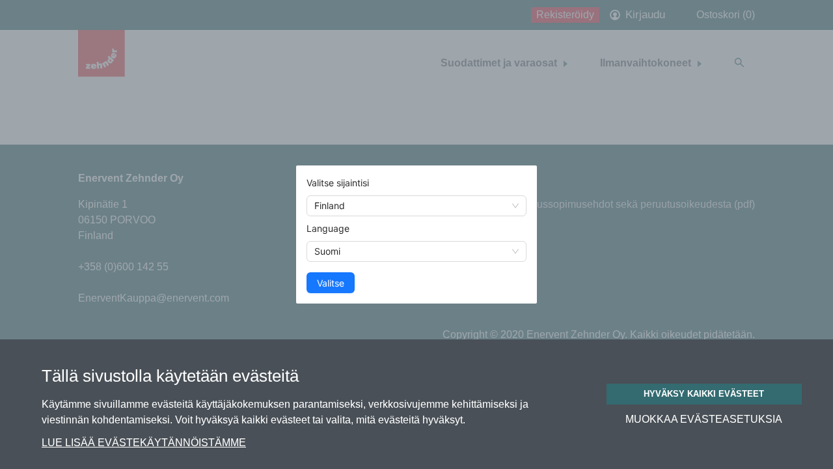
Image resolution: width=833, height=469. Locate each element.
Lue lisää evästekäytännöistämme (144, 442)
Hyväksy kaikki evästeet (704, 394)
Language (328, 228)
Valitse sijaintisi (338, 182)
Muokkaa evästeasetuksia (703, 419)
